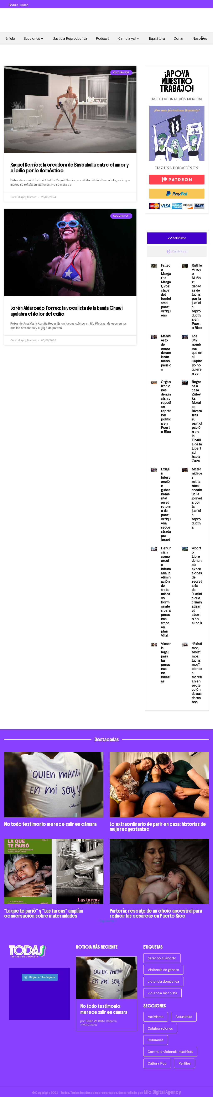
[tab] (177, 238)
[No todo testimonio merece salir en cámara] (106, 978)
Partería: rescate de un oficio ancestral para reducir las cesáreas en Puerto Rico (156, 913)
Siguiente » (107, 921)
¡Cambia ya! (127, 38)
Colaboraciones (160, 1028)
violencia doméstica (163, 981)
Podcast (102, 38)
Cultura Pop (157, 1063)
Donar (179, 38)
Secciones (32, 38)
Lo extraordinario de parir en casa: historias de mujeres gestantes (158, 826)
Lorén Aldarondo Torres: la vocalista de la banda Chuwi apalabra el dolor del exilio (66, 311)
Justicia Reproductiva (70, 38)
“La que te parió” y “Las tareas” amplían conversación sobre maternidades (43, 913)
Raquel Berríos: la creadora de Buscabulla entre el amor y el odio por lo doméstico (69, 168)
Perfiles (184, 1063)
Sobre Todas (18, 5)
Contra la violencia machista (170, 1052)
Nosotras (199, 38)
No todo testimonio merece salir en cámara (50, 824)
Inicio (10, 38)
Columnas (155, 1040)
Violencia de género (163, 970)
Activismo (155, 1017)
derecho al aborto (162, 958)
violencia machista (162, 993)
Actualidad (183, 1017)
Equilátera (157, 38)
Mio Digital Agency (162, 1092)
